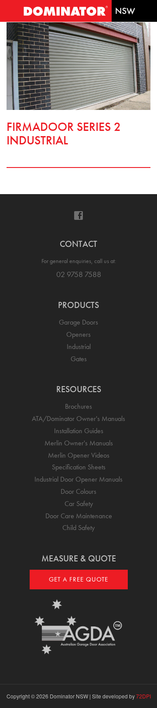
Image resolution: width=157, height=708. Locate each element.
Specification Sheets (79, 467)
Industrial (79, 346)
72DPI (143, 696)
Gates (79, 358)
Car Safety (79, 503)
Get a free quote (78, 579)
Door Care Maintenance (78, 515)
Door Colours (78, 491)
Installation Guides (78, 430)
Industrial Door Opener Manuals (78, 479)
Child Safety (78, 527)
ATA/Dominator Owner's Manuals (78, 418)
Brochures (78, 406)
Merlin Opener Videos (78, 455)
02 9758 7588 (78, 274)
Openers (78, 334)
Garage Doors (78, 322)
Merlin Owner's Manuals (78, 443)
